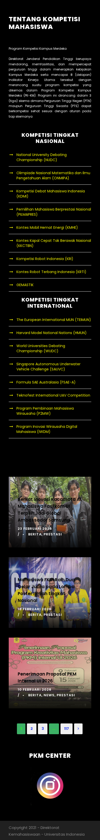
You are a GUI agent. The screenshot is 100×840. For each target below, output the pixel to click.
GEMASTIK (25, 284)
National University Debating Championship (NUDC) (41, 157)
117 (66, 728)
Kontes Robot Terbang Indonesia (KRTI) (51, 271)
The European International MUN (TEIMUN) (53, 319)
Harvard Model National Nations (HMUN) (51, 332)
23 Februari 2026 (35, 528)
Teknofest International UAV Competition (53, 395)
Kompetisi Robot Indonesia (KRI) (44, 258)
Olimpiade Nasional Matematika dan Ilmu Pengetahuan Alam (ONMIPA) (53, 175)
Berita (35, 534)
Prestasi (53, 534)
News (49, 695)
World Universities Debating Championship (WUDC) (40, 348)
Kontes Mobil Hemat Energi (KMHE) (47, 227)
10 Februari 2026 (35, 689)
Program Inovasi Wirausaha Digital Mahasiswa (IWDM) (46, 429)
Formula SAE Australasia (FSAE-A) (46, 382)
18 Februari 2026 (35, 609)
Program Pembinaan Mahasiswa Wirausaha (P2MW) (45, 411)
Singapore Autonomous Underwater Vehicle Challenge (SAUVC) (48, 366)
